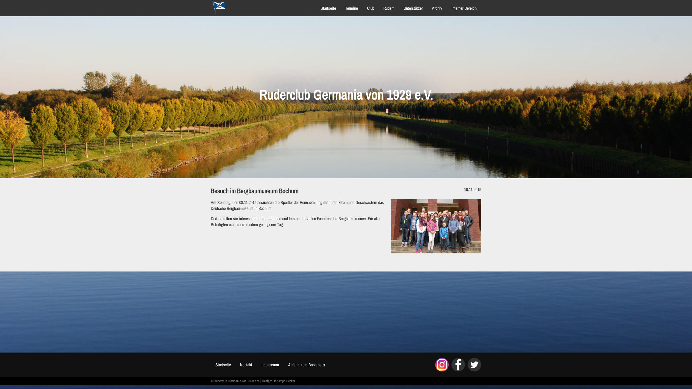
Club (370, 8)
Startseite (328, 8)
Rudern (388, 8)
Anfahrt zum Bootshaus (306, 365)
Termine (351, 8)
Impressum (270, 365)
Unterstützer (413, 8)
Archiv (437, 8)
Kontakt (246, 365)
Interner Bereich (464, 8)
